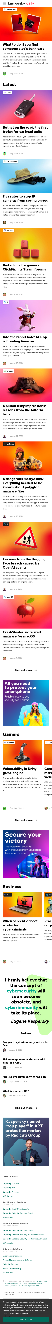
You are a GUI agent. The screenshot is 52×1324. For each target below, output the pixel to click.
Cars (8, 93)
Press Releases (9, 1295)
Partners (23, 1292)
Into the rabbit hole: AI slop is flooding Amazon (25, 339)
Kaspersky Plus (9, 1188)
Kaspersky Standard (11, 1184)
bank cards (11, 9)
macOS (9, 597)
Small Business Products (14, 1202)
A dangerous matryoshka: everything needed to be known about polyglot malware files (23, 485)
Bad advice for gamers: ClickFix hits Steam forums (24, 267)
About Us (15, 1292)
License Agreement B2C (12, 1286)
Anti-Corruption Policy (35, 1284)
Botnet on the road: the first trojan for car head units (25, 129)
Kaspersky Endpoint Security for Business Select (23, 1235)
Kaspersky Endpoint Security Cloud (18, 1213)
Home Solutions (10, 1177)
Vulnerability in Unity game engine (19, 771)
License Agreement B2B (30, 1286)
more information (20, 1313)
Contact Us (6, 1292)
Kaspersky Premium (11, 1192)
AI (7, 302)
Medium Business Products (15, 1223)
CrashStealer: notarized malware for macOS (22, 634)
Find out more (24, 670)
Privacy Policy (42, 1281)
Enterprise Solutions (12, 1249)
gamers (9, 230)
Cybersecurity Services (12, 1256)
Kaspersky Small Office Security (16, 1209)
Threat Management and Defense (17, 1260)
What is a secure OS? (16, 1091)
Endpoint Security (10, 1264)
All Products (8, 1218)
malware (10, 444)
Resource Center (39, 1292)
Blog (29, 1292)
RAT (9, 895)
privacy (9, 371)
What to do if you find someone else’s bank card (24, 46)
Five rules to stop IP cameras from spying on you (25, 198)
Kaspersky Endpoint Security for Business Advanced (25, 1239)
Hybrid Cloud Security (12, 1269)
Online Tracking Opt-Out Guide (15, 1284)
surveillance (11, 161)
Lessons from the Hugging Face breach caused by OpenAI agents (24, 563)
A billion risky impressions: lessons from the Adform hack (24, 410)
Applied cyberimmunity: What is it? (24, 1076)
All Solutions (8, 1196)
